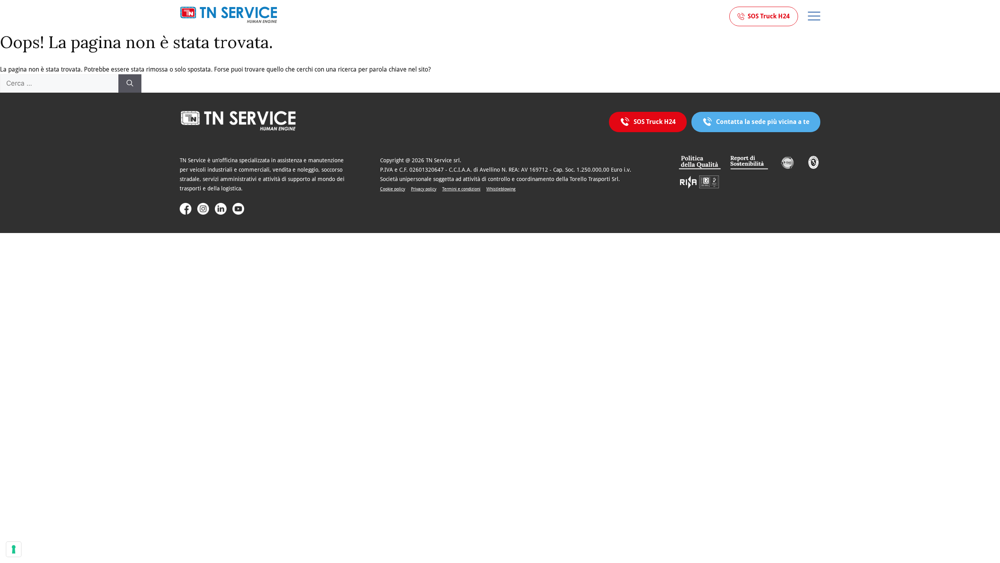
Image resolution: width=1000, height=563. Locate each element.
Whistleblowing (501, 189)
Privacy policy (423, 189)
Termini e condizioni (461, 189)
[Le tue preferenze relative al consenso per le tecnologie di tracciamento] (13, 549)
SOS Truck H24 (769, 16)
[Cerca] (129, 83)
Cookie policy (392, 189)
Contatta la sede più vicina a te (762, 122)
